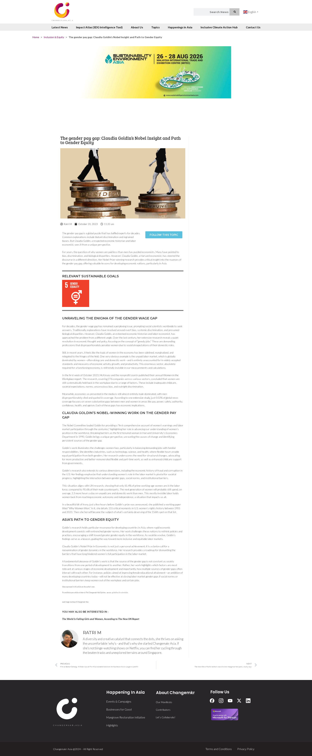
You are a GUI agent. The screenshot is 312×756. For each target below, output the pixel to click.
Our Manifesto (164, 702)
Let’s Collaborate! (165, 717)
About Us (137, 27)
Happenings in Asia (180, 27)
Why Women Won (79, 508)
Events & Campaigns (118, 701)
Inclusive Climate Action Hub (219, 27)
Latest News (60, 27)
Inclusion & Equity (54, 37)
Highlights (112, 725)
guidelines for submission (120, 592)
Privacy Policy (245, 749)
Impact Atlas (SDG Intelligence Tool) (99, 27)
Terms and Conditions (218, 749)
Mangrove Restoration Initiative (125, 717)
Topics (155, 27)
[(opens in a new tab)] (156, 87)
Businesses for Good (119, 709)
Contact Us (253, 27)
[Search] (234, 12)
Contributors (163, 709)
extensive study (141, 397)
